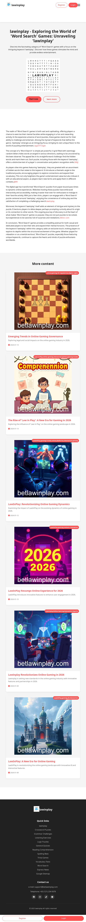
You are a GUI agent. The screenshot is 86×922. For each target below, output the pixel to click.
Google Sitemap (43, 873)
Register (61, 5)
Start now (33, 99)
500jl (76, 162)
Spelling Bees (43, 854)
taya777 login (40, 145)
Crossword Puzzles (43, 830)
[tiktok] (46, 897)
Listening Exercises (43, 838)
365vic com (64, 217)
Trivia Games (43, 857)
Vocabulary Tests (43, 861)
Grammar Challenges (43, 834)
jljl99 (15, 182)
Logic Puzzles (43, 842)
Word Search (43, 865)
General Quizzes (43, 845)
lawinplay (50, 201)
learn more (52, 99)
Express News (43, 869)
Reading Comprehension (43, 849)
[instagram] (40, 897)
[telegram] (52, 897)
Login (73, 5)
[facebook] (34, 897)
